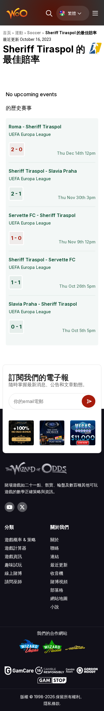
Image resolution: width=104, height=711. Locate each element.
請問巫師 (13, 581)
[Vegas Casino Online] (82, 433)
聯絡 (54, 548)
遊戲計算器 (15, 548)
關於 (54, 539)
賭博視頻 (59, 581)
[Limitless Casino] (21, 433)
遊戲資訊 (13, 556)
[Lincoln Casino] (52, 433)
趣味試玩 (13, 565)
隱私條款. (52, 703)
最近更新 (59, 565)
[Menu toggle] (94, 13)
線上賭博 (13, 573)
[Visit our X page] (22, 507)
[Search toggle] (48, 13)
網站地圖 (59, 598)
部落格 (56, 590)
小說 (54, 607)
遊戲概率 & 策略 (20, 539)
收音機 (56, 573)
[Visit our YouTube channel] (9, 507)
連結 (54, 556)
